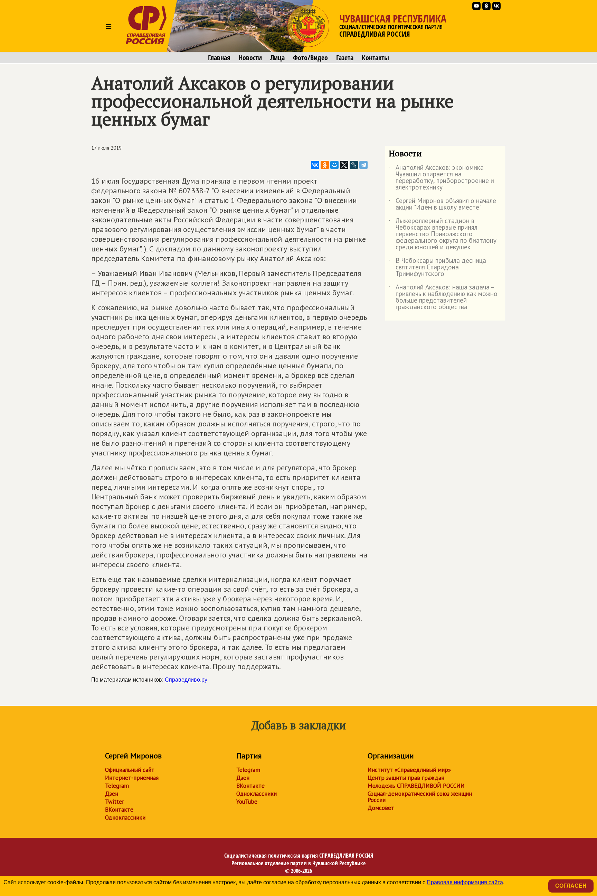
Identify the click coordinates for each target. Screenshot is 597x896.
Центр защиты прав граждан (406, 778)
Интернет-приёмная (132, 778)
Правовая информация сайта (465, 882)
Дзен (111, 794)
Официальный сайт (129, 770)
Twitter (114, 801)
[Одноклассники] (325, 165)
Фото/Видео (310, 58)
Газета (344, 58)
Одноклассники (125, 817)
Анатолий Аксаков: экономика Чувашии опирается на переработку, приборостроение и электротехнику (441, 177)
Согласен (571, 886)
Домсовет (381, 808)
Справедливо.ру (186, 680)
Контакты (375, 58)
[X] (344, 165)
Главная (219, 58)
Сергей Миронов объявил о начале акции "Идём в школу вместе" (442, 204)
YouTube (246, 801)
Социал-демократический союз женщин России (420, 797)
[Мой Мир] (334, 165)
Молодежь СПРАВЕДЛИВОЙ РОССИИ (416, 786)
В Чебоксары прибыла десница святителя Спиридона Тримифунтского (437, 267)
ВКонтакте (119, 809)
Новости (250, 58)
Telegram (117, 786)
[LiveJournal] (354, 165)
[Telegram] (363, 165)
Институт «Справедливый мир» (409, 770)
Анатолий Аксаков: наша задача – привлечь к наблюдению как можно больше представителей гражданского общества (443, 297)
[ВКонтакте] (315, 165)
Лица (277, 58)
